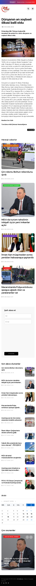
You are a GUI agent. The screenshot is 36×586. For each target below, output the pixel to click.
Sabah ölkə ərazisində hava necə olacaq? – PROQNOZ (11, 444)
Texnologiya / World (10, 145)
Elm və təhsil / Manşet (11, 185)
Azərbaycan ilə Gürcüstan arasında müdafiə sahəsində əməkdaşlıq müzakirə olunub (12, 420)
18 (8, 517)
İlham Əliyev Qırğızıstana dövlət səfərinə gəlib (10, 432)
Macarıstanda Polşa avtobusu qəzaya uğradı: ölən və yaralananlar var (16, 290)
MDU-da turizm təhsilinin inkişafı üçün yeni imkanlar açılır (15, 222)
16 (31, 514)
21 (23, 517)
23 (31, 517)
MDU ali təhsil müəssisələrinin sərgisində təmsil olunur (11, 458)
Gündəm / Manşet (9, 236)
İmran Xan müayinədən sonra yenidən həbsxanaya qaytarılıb (17, 256)
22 (27, 517)
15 (27, 514)
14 (23, 514)
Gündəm (7, 268)
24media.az (20, 579)
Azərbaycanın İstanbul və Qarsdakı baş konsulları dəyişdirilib (10, 470)
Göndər (11, 353)
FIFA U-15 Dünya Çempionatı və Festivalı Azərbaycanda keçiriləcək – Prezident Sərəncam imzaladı (12, 484)
